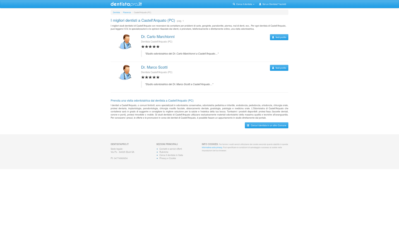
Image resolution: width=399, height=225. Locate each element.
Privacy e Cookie (167, 158)
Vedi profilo (280, 37)
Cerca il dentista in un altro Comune (267, 125)
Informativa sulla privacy (212, 147)
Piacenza (127, 12)
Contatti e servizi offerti (170, 148)
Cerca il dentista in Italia (171, 155)
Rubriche (163, 151)
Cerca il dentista (244, 4)
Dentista (116, 12)
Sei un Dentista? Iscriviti (273, 4)
